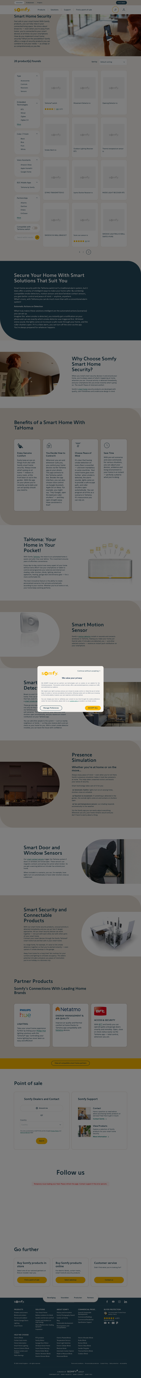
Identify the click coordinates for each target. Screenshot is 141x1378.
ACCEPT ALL (93, 708)
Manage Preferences (51, 708)
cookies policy (74, 701)
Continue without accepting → (88, 671)
